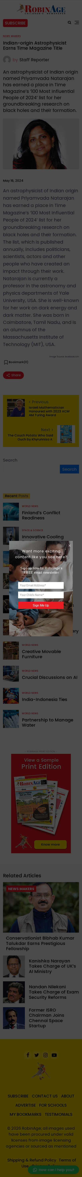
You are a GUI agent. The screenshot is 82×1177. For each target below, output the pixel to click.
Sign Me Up (41, 605)
